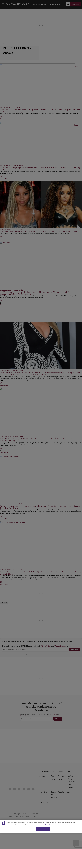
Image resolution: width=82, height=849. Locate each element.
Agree (43, 829)
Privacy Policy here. (46, 824)
